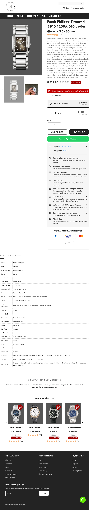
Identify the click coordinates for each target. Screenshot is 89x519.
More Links (55, 16)
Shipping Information (45, 474)
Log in (82, 8)
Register (75, 464)
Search (75, 467)
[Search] (82, 3)
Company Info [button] (12, 456)
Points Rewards (43, 464)
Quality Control (10, 478)
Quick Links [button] (78, 456)
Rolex (20, 16)
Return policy (43, 471)
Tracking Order (77, 471)
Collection (32, 16)
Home (10, 16)
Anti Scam (8, 464)
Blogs (7, 467)
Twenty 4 (16, 266)
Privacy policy (43, 467)
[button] (3, 90)
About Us (8, 460)
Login (74, 460)
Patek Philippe (18, 263)
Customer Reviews (11, 474)
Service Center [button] (46, 456)
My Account (75, 8)
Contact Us (8, 471)
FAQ (43, 16)
